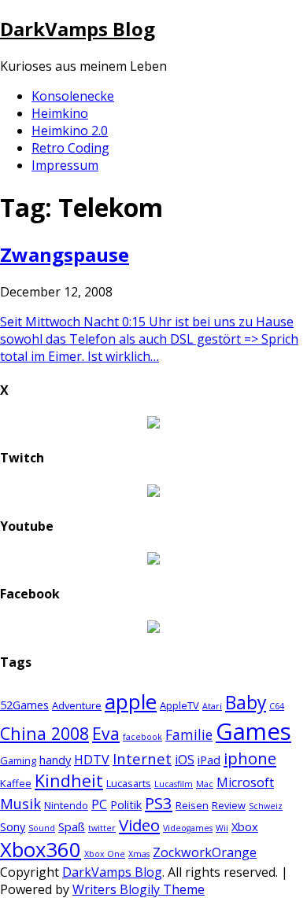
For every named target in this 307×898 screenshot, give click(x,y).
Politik (126, 804)
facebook (142, 736)
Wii (222, 828)
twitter (102, 828)
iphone (250, 758)
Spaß (71, 826)
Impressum (64, 165)
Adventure (77, 705)
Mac (204, 783)
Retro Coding (70, 147)
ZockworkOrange (205, 852)
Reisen (192, 805)
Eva (106, 733)
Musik (20, 803)
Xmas (139, 853)
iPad (209, 759)
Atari (212, 706)
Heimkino (59, 113)
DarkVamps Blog (77, 29)
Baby (245, 702)
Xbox (244, 826)
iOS (184, 759)
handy (55, 759)
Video (139, 825)
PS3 (158, 803)
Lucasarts (128, 783)
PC (99, 804)
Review (229, 805)
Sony (12, 826)
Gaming (18, 760)
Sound (41, 828)
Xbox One (104, 853)
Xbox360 (40, 849)
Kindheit (69, 780)
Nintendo (66, 805)
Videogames (188, 828)
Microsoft (245, 782)
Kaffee (15, 783)
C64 (276, 706)
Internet (142, 758)
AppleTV (179, 705)
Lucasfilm (173, 783)
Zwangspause (64, 254)
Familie (189, 735)
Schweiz (266, 806)
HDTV (91, 759)
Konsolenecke (72, 96)
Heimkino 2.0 (69, 130)
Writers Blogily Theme (138, 889)
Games (253, 731)
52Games (24, 704)
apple (131, 701)
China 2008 (44, 733)
